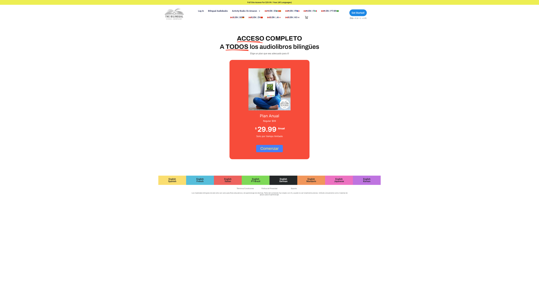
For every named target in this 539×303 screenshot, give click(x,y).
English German (283, 180)
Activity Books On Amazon (244, 11)
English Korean (366, 180)
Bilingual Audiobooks (218, 11)
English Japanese (339, 180)
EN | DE (238, 17)
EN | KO (293, 17)
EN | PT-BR (331, 11)
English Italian (227, 180)
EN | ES (273, 11)
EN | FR (293, 11)
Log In (201, 11)
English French (200, 180)
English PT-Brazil (255, 180)
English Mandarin (311, 180)
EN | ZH (257, 17)
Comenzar (269, 148)
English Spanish (172, 180)
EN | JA (275, 17)
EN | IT (311, 11)
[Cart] (306, 17)
